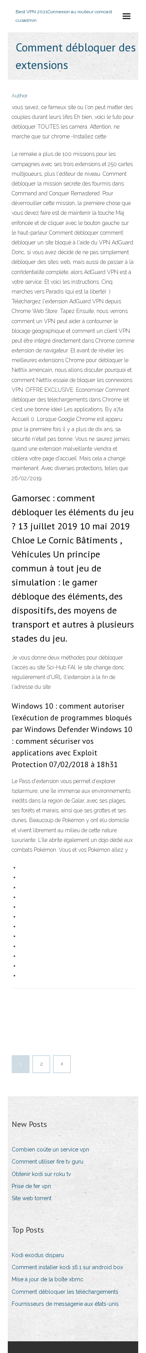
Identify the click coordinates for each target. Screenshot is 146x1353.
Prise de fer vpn (31, 1186)
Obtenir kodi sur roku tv (41, 1174)
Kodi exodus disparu (38, 1255)
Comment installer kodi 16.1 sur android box (67, 1267)
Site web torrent (31, 1198)
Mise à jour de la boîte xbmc (47, 1279)
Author (20, 96)
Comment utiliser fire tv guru (47, 1161)
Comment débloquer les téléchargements (65, 1292)
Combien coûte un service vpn (50, 1149)
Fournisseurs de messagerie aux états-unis (65, 1304)
